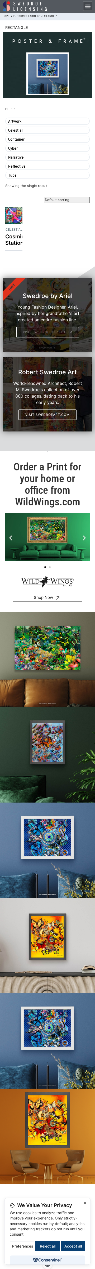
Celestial (14, 229)
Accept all (73, 1246)
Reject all (47, 1246)
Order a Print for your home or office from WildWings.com (47, 484)
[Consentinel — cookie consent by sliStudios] (47, 1260)
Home (6, 16)
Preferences (22, 1246)
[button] (87, 6)
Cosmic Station (15, 239)
